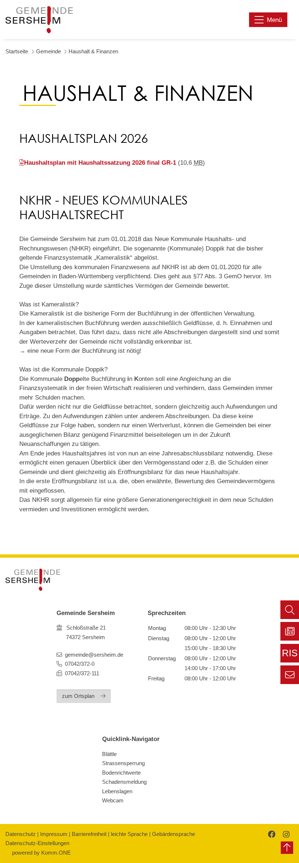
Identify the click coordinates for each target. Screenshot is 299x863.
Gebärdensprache (173, 834)
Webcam (113, 800)
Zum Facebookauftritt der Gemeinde (271, 833)
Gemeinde (48, 51)
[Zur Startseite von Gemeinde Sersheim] (39, 19)
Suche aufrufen (289, 609)
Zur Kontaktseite (289, 674)
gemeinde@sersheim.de (94, 655)
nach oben (287, 847)
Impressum (53, 834)
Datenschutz (20, 834)
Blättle (109, 754)
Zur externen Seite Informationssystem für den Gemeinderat (289, 655)
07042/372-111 (81, 673)
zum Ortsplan (78, 696)
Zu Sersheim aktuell (289, 631)
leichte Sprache (129, 834)
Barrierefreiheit (89, 834)
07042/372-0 (79, 664)
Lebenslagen (117, 791)
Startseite (16, 51)
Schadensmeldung (124, 782)
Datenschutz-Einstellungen (37, 843)
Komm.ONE (56, 852)
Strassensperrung (123, 763)
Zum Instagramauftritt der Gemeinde (285, 833)
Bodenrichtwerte (121, 773)
